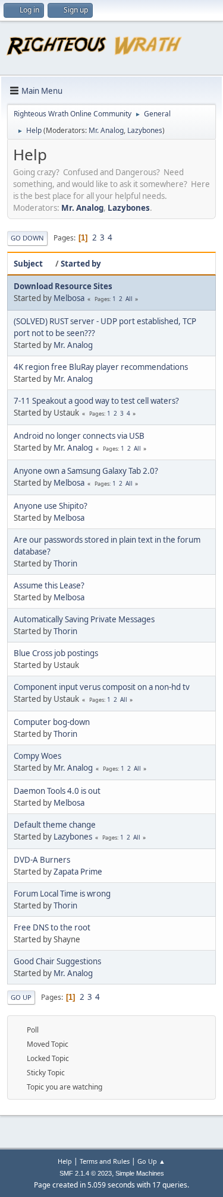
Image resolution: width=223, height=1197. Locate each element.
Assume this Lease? (49, 585)
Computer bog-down (52, 722)
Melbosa (69, 298)
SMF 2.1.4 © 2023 (85, 1173)
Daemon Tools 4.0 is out (57, 791)
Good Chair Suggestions (57, 961)
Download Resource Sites (63, 286)
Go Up (21, 997)
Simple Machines (139, 1173)
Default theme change (55, 824)
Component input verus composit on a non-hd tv (102, 687)
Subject (28, 263)
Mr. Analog (106, 130)
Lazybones (144, 130)
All (129, 298)
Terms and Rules (105, 1161)
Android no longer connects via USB (79, 435)
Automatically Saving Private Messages (84, 619)
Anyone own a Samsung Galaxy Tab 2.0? (86, 471)
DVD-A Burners (42, 859)
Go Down (27, 237)
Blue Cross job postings (56, 653)
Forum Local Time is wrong (62, 893)
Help (65, 1161)
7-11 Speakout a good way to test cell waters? (96, 400)
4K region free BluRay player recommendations (101, 367)
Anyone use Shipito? (50, 506)
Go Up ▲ (151, 1161)
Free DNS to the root (52, 927)
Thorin (65, 563)
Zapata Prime (78, 871)
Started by (81, 263)
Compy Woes (37, 755)
